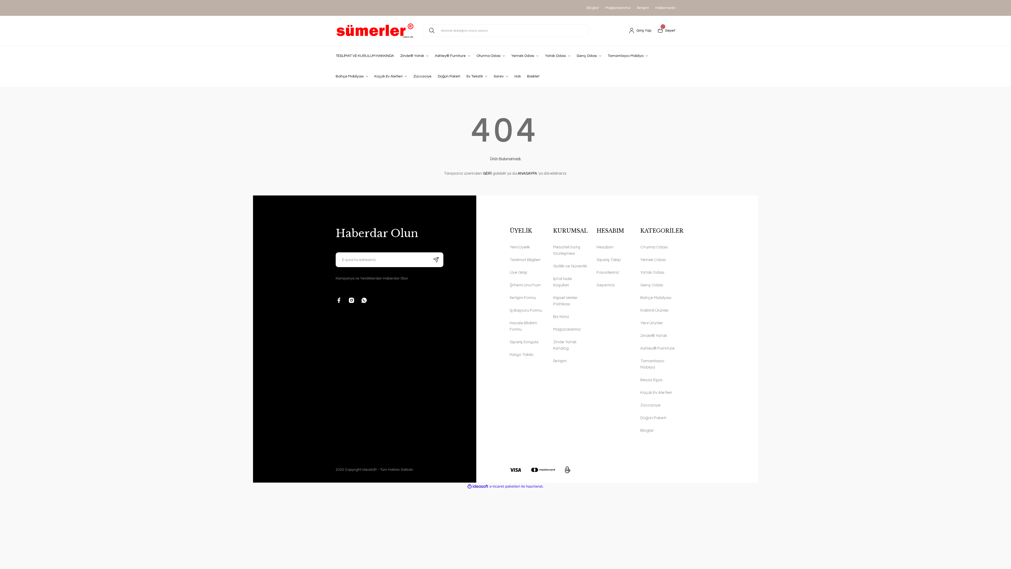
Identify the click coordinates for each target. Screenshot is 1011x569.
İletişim (643, 8)
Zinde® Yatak (653, 335)
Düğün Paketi (653, 418)
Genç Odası (651, 285)
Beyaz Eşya (651, 380)
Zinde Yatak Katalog (565, 345)
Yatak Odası (652, 272)
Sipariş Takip (609, 260)
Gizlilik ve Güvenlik (570, 266)
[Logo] (375, 30)
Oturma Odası (654, 247)
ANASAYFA (527, 173)
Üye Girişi (518, 272)
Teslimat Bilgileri (525, 260)
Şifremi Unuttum (525, 285)
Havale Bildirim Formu (523, 326)
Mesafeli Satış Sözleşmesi (566, 250)
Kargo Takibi (521, 354)
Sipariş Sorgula (524, 342)
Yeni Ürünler (651, 323)
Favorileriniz (608, 272)
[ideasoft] (477, 486)
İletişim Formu (523, 298)
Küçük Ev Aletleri (656, 392)
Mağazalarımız (618, 8)
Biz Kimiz (561, 317)
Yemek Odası (653, 260)
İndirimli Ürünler (654, 310)
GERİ (487, 173)
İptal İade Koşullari (562, 282)
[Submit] (436, 259)
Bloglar (593, 8)
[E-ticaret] (504, 486)
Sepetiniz (606, 285)
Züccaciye (650, 405)
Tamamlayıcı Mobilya (652, 364)
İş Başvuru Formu (526, 310)
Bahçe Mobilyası (655, 298)
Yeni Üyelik (520, 247)
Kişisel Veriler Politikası (565, 301)
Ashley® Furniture (657, 348)
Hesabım (605, 247)
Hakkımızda (665, 8)
